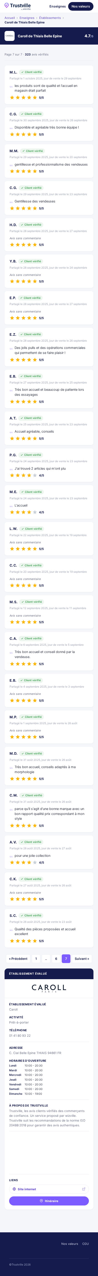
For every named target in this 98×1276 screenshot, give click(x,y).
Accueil (10, 18)
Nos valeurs (81, 6)
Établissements (50, 18)
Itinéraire (51, 1201)
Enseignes (57, 6)
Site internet (27, 1189)
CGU (85, 1244)
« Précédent (18, 959)
